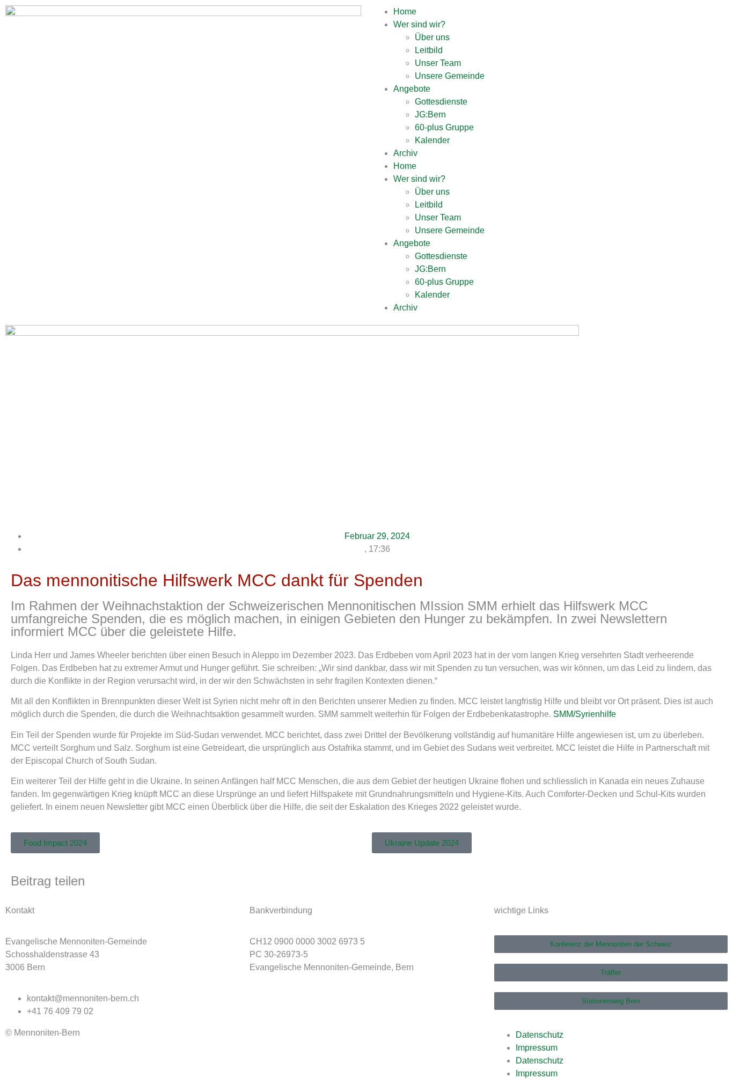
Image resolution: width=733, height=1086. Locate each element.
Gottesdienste (441, 101)
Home (404, 11)
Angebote (411, 88)
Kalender (432, 140)
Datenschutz (539, 1034)
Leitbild (429, 50)
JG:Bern (430, 114)
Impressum (537, 1047)
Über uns (432, 37)
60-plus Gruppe (444, 127)
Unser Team (438, 63)
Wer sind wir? (419, 24)
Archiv (405, 153)
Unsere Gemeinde (450, 75)
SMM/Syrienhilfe (584, 714)
